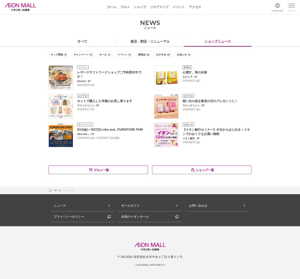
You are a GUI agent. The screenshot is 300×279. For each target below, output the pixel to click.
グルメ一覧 (101, 170)
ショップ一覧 (205, 170)
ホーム (58, 190)
